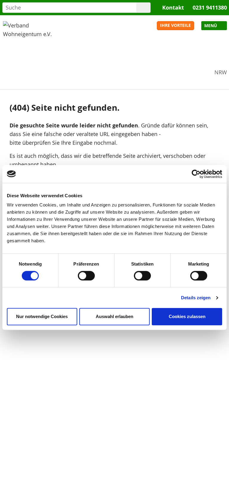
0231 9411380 (210, 7)
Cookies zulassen (187, 316)
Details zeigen (196, 297)
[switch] (86, 275)
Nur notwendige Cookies (42, 316)
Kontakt (173, 7)
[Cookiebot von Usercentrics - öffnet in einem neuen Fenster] (196, 173)
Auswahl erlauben (114, 316)
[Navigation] (214, 25)
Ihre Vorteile (175, 25)
